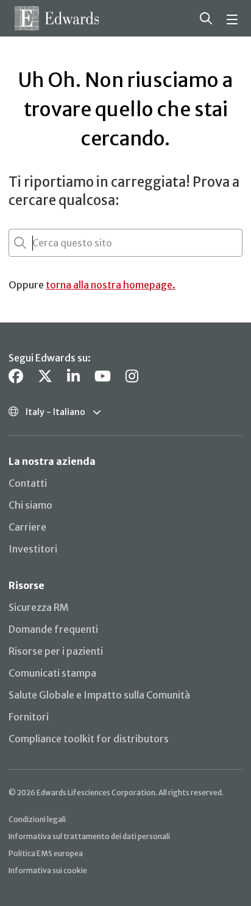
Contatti (28, 483)
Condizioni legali (37, 819)
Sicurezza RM (39, 607)
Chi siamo (30, 505)
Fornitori (29, 717)
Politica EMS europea (46, 853)
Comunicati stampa (52, 673)
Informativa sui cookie (48, 870)
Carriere (27, 527)
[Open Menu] (234, 18)
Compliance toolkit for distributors (89, 739)
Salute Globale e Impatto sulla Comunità (99, 695)
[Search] (206, 18)
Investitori (33, 549)
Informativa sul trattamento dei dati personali (89, 836)
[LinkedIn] (73, 376)
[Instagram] (131, 376)
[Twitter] (45, 376)
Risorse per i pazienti (56, 651)
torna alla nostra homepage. (110, 285)
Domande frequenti (53, 629)
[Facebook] (16, 376)
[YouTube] (102, 376)
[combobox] (33, 243)
